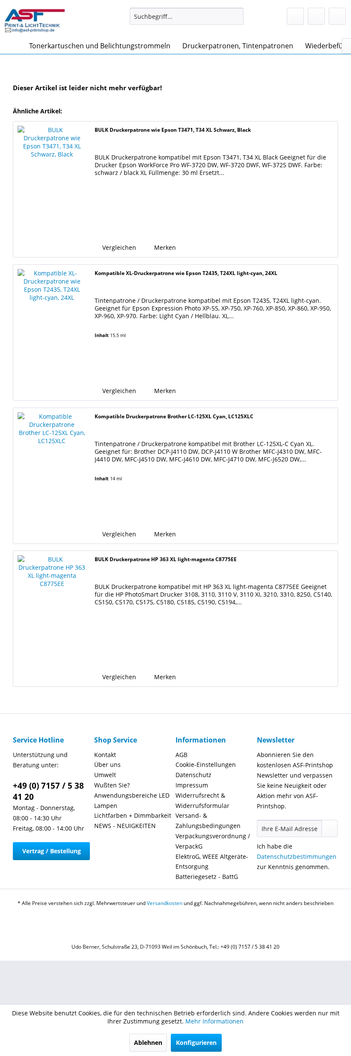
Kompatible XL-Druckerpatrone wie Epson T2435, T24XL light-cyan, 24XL (186, 273)
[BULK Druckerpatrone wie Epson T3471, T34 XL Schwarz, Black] (52, 189)
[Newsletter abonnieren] (329, 828)
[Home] (12, 46)
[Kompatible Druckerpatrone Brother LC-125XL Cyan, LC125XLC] (52, 475)
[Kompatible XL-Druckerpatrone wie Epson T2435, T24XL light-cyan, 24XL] (52, 332)
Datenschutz (193, 775)
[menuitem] (187, 16)
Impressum (192, 785)
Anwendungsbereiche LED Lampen (132, 800)
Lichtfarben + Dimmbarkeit (132, 815)
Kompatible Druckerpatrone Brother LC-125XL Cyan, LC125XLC (174, 416)
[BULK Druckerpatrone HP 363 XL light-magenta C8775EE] (52, 618)
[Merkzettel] (295, 16)
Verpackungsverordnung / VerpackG (213, 841)
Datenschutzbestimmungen (296, 856)
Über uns (107, 764)
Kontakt (105, 755)
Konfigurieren (196, 1042)
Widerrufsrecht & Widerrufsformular (202, 800)
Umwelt (105, 775)
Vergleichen (118, 247)
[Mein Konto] (316, 16)
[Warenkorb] (337, 16)
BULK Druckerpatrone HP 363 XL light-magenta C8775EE (166, 559)
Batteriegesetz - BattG (207, 877)
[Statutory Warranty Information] (148, 223)
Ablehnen (148, 1042)
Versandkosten (164, 903)
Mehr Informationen (214, 1021)
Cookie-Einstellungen (206, 764)
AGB (181, 755)
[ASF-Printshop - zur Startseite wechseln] (34, 20)
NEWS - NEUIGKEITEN (125, 826)
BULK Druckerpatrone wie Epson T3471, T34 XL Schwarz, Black (173, 129)
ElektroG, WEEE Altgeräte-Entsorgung (212, 861)
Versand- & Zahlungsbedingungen (208, 820)
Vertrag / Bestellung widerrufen (51, 853)
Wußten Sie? (112, 785)
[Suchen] (236, 16)
